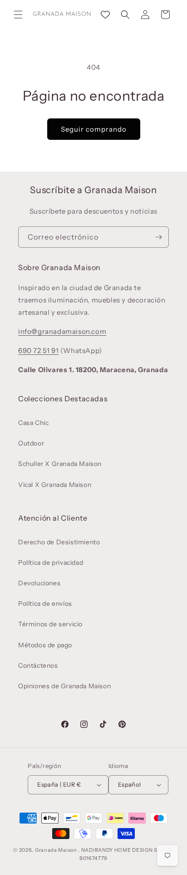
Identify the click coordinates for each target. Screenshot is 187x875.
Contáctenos (38, 665)
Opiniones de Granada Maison (64, 686)
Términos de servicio (50, 624)
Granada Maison (56, 850)
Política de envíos (45, 603)
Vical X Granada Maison (54, 485)
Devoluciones (39, 583)
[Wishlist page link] (105, 14)
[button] (18, 15)
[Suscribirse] (158, 237)
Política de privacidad (50, 562)
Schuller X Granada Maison (60, 464)
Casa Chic (33, 423)
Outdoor (31, 443)
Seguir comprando (94, 129)
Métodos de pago (45, 645)
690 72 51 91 (38, 350)
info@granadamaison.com (62, 331)
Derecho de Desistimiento (59, 542)
